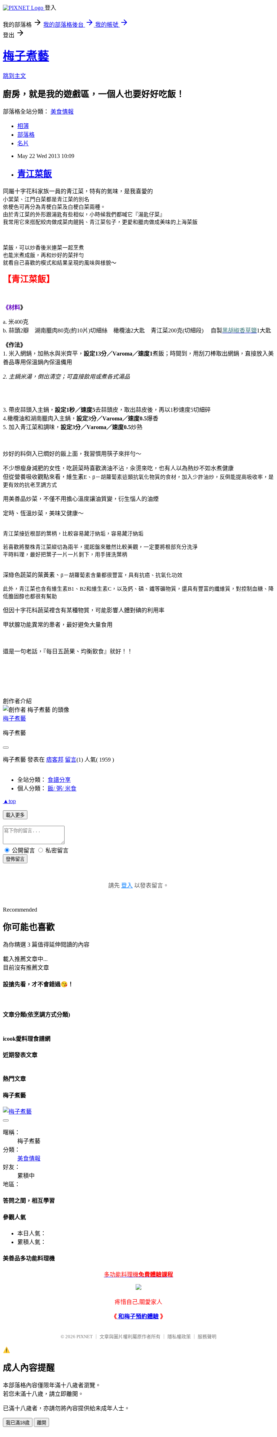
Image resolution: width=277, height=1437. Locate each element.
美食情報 (62, 112)
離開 (41, 1422)
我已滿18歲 (18, 1422)
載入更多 (15, 815)
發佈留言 (15, 859)
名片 (23, 143)
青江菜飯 (34, 173)
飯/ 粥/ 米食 (62, 788)
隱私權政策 (179, 1336)
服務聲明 (207, 1336)
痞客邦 (54, 760)
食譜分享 (59, 780)
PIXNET (84, 1336)
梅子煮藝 (26, 55)
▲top (9, 801)
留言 (70, 760)
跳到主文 (14, 76)
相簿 (23, 126)
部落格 (26, 135)
